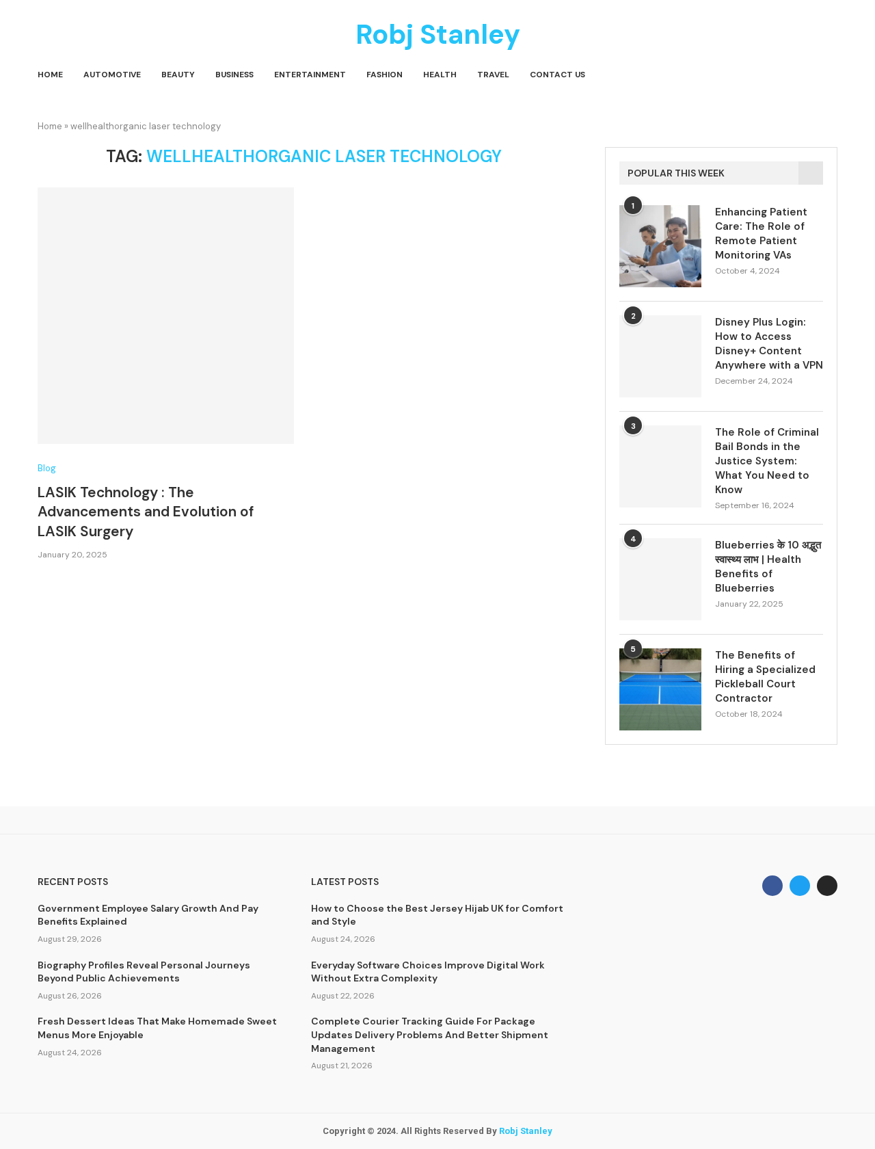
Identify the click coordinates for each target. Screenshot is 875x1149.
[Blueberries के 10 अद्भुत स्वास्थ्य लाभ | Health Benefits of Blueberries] (660, 579)
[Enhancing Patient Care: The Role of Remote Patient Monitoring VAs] (660, 246)
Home (50, 74)
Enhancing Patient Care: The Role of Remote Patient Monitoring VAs (761, 233)
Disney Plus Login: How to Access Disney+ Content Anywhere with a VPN (769, 343)
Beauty (178, 74)
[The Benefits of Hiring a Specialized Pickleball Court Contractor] (660, 689)
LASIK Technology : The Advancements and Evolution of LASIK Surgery (146, 512)
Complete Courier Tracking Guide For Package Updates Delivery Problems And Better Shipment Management (429, 1034)
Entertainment (310, 74)
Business (234, 74)
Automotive (112, 74)
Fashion (384, 74)
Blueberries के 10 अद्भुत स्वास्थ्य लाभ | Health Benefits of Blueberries (768, 566)
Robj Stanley (525, 1131)
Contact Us (557, 74)
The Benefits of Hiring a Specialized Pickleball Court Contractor (765, 676)
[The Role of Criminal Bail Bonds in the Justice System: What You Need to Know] (660, 466)
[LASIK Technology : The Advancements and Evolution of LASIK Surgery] (166, 315)
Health (440, 74)
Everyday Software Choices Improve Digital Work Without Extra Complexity (428, 972)
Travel (493, 74)
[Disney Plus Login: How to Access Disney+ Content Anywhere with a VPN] (660, 356)
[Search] (830, 75)
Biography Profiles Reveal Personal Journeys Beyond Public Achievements (144, 972)
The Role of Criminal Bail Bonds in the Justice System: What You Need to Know (767, 461)
